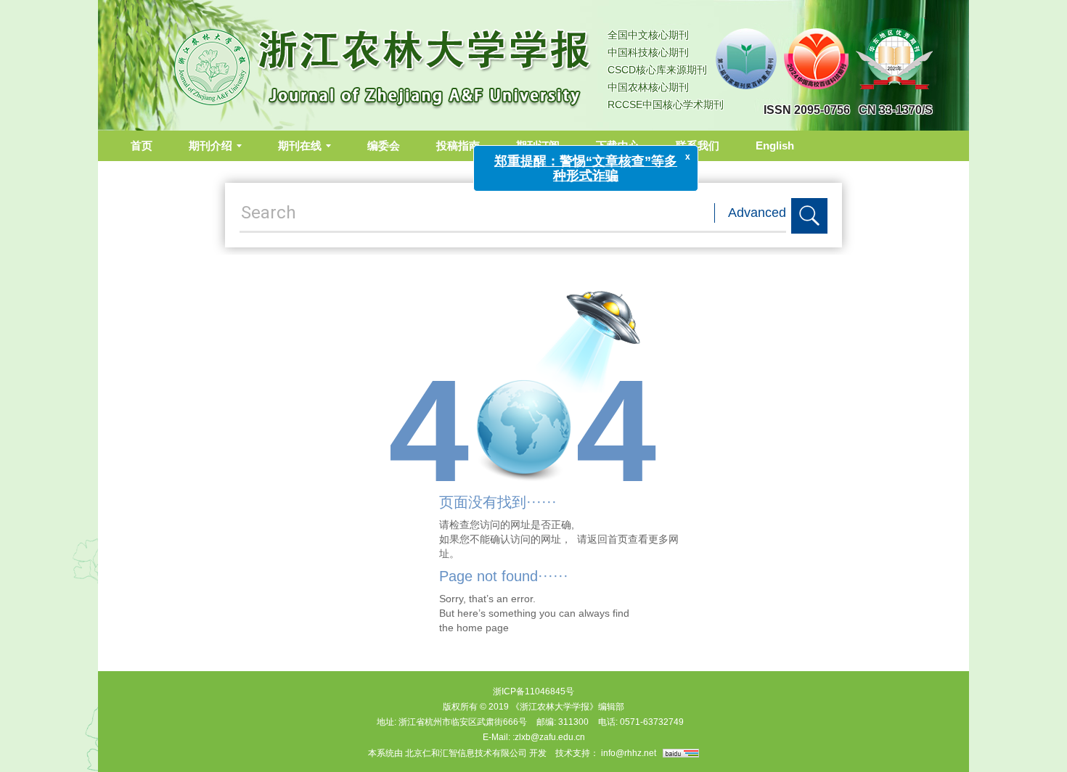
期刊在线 (300, 145)
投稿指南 (458, 145)
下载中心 (617, 145)
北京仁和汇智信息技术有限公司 (466, 753)
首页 (141, 145)
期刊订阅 (538, 145)
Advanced (757, 212)
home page (483, 627)
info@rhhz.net (628, 753)
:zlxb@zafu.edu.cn (548, 737)
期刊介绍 (210, 145)
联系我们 (697, 145)
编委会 (383, 145)
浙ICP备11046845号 (533, 691)
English (775, 145)
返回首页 (607, 539)
